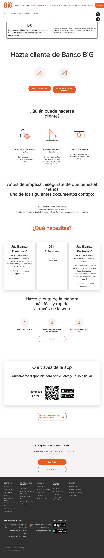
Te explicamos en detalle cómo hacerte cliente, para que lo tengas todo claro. (52, 452)
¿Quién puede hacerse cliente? (52, 113)
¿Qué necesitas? (52, 228)
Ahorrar (40, 483)
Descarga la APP (59, 520)
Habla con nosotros (13, 520)
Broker (72, 483)
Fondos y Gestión (57, 484)
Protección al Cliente (26, 484)
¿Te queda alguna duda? (52, 445)
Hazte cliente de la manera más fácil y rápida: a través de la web (52, 304)
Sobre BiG (8, 483)
